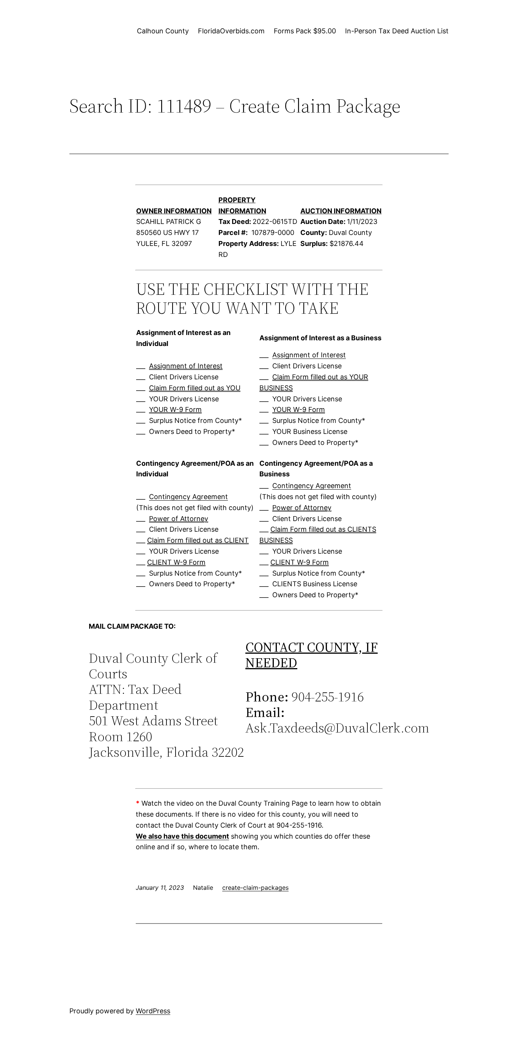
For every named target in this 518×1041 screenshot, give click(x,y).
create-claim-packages (255, 887)
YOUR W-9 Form (175, 409)
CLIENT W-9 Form (176, 562)
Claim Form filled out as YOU (194, 388)
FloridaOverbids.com (231, 31)
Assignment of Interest (186, 366)
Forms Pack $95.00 (305, 31)
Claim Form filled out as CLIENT (198, 540)
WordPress (153, 1011)
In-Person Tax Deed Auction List (397, 31)
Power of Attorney (178, 519)
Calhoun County (163, 31)
